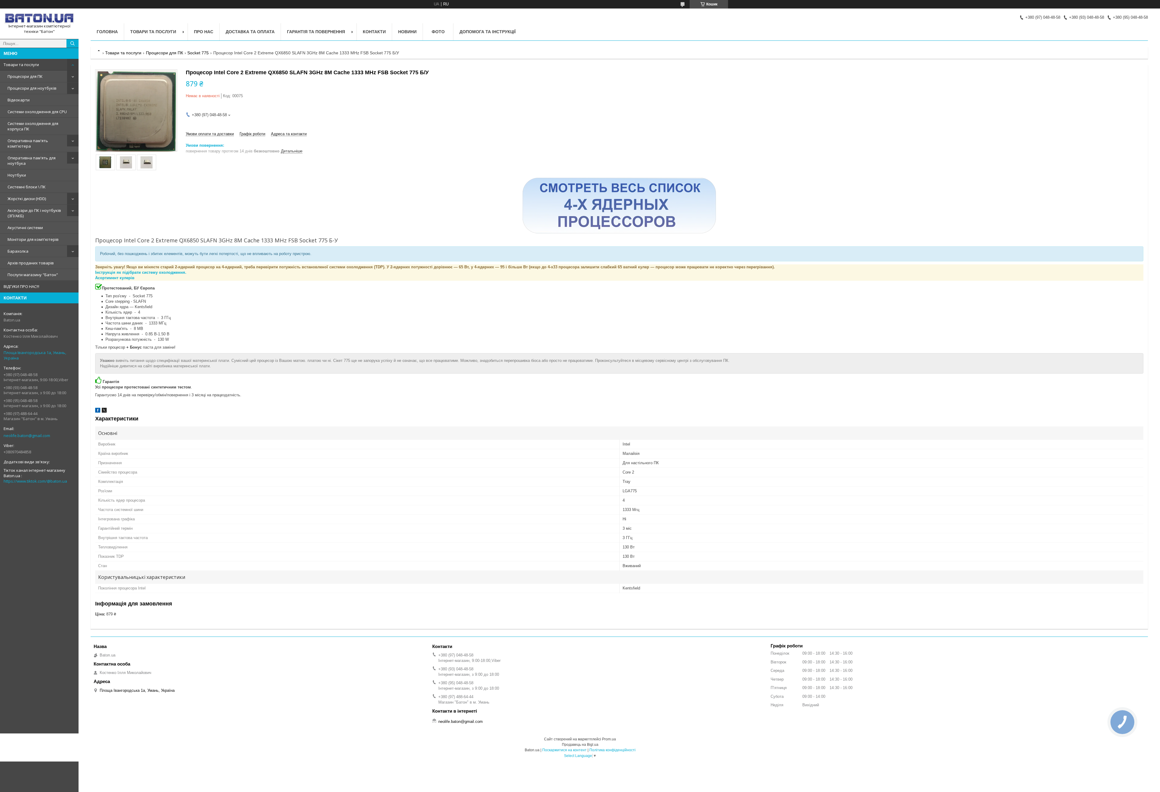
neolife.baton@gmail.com (27, 435)
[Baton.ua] (39, 18)
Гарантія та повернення (316, 31)
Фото (438, 31)
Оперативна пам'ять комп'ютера (28, 143)
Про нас (203, 31)
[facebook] (97, 411)
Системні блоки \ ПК (27, 187)
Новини (407, 31)
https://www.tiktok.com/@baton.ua (35, 481)
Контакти (374, 31)
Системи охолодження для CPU (37, 111)
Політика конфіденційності (612, 750)
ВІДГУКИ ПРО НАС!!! (21, 286)
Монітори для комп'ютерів (33, 239)
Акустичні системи (25, 227)
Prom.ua (609, 739)
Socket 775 (198, 52)
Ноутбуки (17, 175)
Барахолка (18, 251)
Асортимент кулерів (114, 278)
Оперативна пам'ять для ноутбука (32, 160)
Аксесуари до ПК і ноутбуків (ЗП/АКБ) (34, 213)
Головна (107, 31)
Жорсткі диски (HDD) (27, 198)
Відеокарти (19, 100)
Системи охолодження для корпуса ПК (33, 126)
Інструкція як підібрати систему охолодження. (140, 272)
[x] (104, 411)
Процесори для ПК (25, 76)
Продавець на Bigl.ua (580, 744)
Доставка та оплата (250, 31)
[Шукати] (72, 43)
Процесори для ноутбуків (32, 88)
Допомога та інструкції (487, 31)
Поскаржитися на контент (564, 750)
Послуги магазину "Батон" (33, 274)
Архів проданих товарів (31, 263)
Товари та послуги (21, 64)
